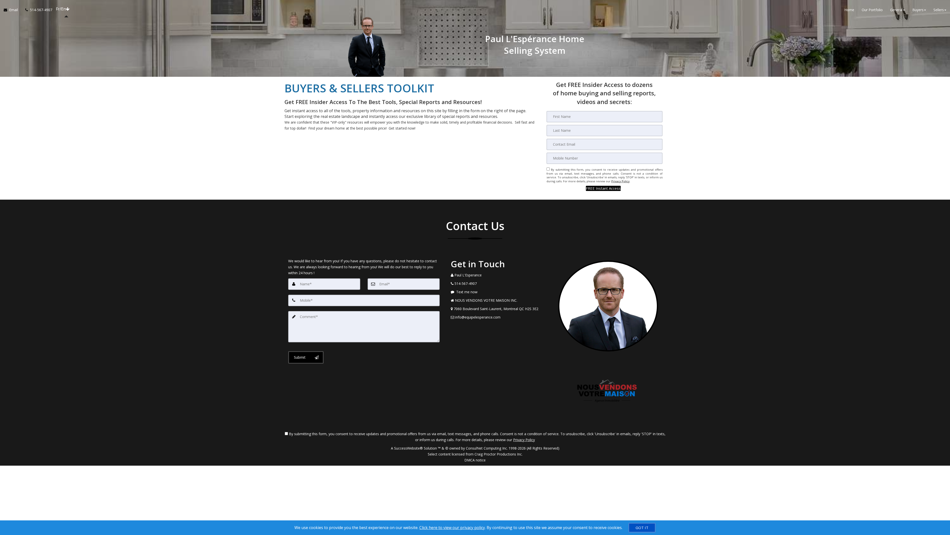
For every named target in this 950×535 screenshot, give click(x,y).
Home (849, 9)
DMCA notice (475, 460)
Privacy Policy (620, 181)
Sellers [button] (938, 9)
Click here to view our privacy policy (452, 527)
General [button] (896, 9)
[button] (603, 188)
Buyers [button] (918, 9)
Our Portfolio (872, 9)
